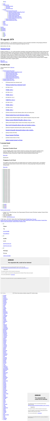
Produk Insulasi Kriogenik (13, 15)
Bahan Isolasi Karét (27, 220)
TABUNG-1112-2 (10, 100)
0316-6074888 (6, 231)
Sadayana (12, 67)
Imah (4, 3)
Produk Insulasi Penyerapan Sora (15, 17)
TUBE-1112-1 (9, 95)
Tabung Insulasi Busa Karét (14, 13)
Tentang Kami (6, 5)
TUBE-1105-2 (9, 110)
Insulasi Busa (44, 220)
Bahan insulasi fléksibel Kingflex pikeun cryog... (18, 120)
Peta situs (34, 219)
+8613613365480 (6, 255)
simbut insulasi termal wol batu (14, 140)
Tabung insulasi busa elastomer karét (16, 85)
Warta (4, 23)
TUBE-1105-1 (9, 105)
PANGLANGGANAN (5, 210)
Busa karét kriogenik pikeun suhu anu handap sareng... (21, 125)
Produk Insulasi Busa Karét (11, 10)
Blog (4, 22)
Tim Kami (8, 7)
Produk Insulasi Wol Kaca (11, 19)
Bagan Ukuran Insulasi (36, 220)
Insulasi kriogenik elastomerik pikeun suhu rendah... (20, 130)
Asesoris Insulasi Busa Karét (14, 14)
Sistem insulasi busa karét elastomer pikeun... (18, 115)
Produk (4, 9)
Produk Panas (29, 219)
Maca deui (3, 60)
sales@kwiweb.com (7, 245)
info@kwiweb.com (11, 216)
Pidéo (4, 21)
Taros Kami (5, 24)
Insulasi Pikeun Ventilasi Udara (19, 221)
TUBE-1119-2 (9, 90)
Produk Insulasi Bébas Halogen (14, 16)
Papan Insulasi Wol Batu (12, 135)
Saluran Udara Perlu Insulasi (6, 221)
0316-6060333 (6, 233)
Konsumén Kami (9, 8)
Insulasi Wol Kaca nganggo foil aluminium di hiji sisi (11, 220)
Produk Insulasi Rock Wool (11, 20)
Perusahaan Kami (9, 6)
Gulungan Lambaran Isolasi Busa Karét (16, 12)
